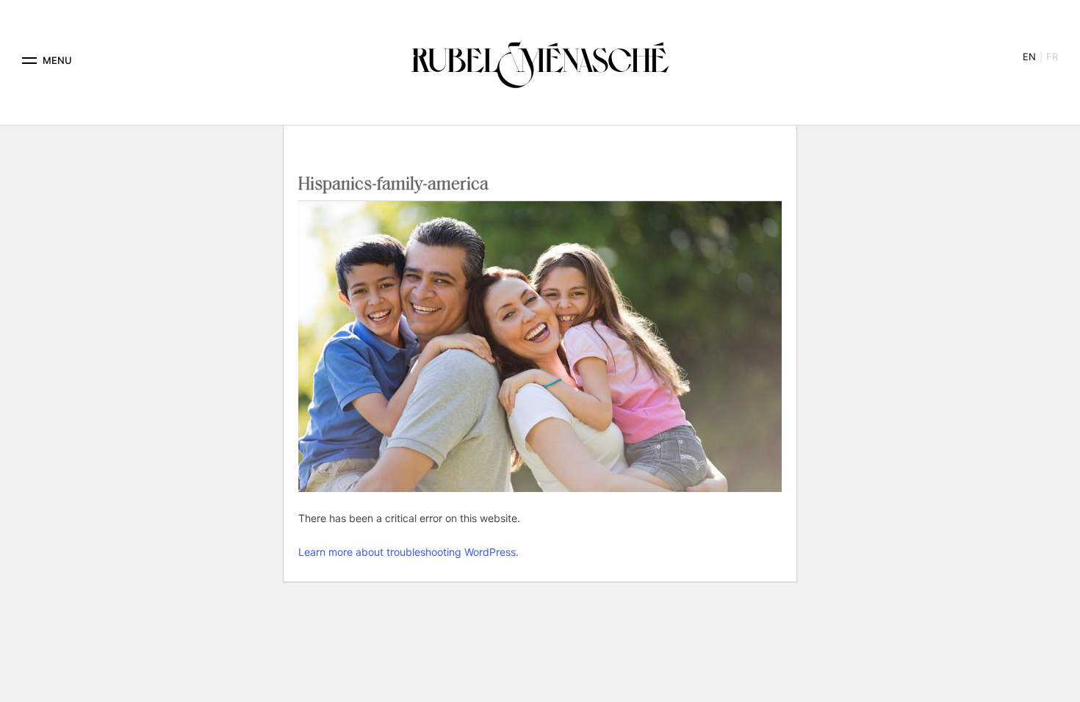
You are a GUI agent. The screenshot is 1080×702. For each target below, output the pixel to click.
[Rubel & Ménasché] (540, 60)
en (1029, 56)
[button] (29, 60)
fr (1052, 56)
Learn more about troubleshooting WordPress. (408, 552)
